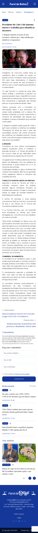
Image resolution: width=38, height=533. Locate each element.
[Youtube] (19, 521)
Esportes (18, 12)
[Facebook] (13, 521)
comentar (19, 379)
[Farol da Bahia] (19, 4)
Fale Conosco (19, 514)
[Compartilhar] (34, 20)
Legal (19, 518)
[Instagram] (22, 521)
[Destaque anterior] (29, 478)
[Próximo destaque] (34, 478)
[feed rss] (25, 521)
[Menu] (3, 4)
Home (4, 12)
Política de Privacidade (22, 374)
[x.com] (16, 521)
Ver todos (33, 386)
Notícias (10, 12)
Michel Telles (6, 464)
